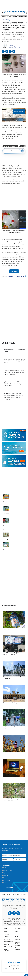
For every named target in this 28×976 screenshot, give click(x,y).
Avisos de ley (5, 16)
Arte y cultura (6, 880)
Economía (7, 939)
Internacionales (7, 870)
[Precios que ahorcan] (6, 520)
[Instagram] (14, 913)
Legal (16, 931)
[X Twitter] (10, 51)
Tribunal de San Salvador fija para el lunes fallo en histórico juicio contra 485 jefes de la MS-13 (13, 653)
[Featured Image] (14, 628)
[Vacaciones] (6, 496)
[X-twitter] (18, 913)
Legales (17, 939)
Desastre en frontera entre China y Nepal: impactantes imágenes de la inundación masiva (14, 372)
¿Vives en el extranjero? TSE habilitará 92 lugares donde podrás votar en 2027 (14, 384)
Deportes (5, 878)
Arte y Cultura (8, 946)
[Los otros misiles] (6, 508)
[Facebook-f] (10, 913)
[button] (2, 12)
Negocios (5, 875)
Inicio (5, 931)
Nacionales (6, 868)
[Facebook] (3, 51)
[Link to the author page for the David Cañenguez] (5, 45)
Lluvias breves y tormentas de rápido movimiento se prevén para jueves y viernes (13, 727)
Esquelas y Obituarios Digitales (18, 943)
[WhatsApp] (13, 51)
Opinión (5, 873)
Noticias (6, 934)
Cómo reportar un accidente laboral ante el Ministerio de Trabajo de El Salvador (14, 361)
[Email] (6, 51)
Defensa (5, 550)
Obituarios (13, 16)
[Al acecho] (6, 535)
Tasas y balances (22, 16)
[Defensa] (6, 544)
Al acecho (6, 540)
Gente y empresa (7, 883)
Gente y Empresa (6, 949)
